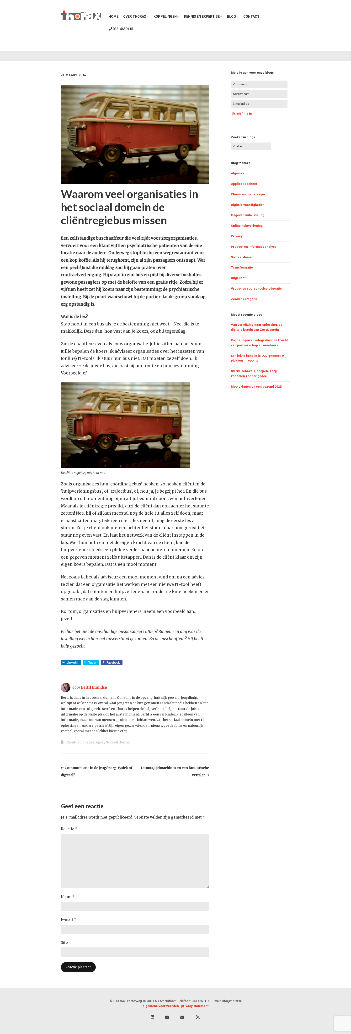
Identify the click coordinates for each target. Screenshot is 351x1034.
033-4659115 (122, 29)
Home (113, 16)
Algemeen (238, 173)
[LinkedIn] (152, 1017)
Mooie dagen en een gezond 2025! (256, 386)
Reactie (69, 829)
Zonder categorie (244, 299)
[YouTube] (167, 1017)
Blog (231, 16)
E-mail (68, 919)
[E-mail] (182, 1017)
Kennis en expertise (202, 16)
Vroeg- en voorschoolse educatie (256, 288)
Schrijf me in (242, 113)
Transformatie (242, 267)
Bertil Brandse (94, 687)
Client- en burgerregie (84, 742)
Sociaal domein (119, 742)
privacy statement (194, 1006)
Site (64, 942)
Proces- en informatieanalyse (254, 246)
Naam (68, 897)
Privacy (237, 236)
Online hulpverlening (247, 225)
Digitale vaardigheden (248, 205)
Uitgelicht (238, 278)
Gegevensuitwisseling (247, 215)
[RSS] (197, 1017)
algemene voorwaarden (161, 1006)
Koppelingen (165, 16)
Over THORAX (134, 16)
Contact (251, 16)
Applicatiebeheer (244, 184)
